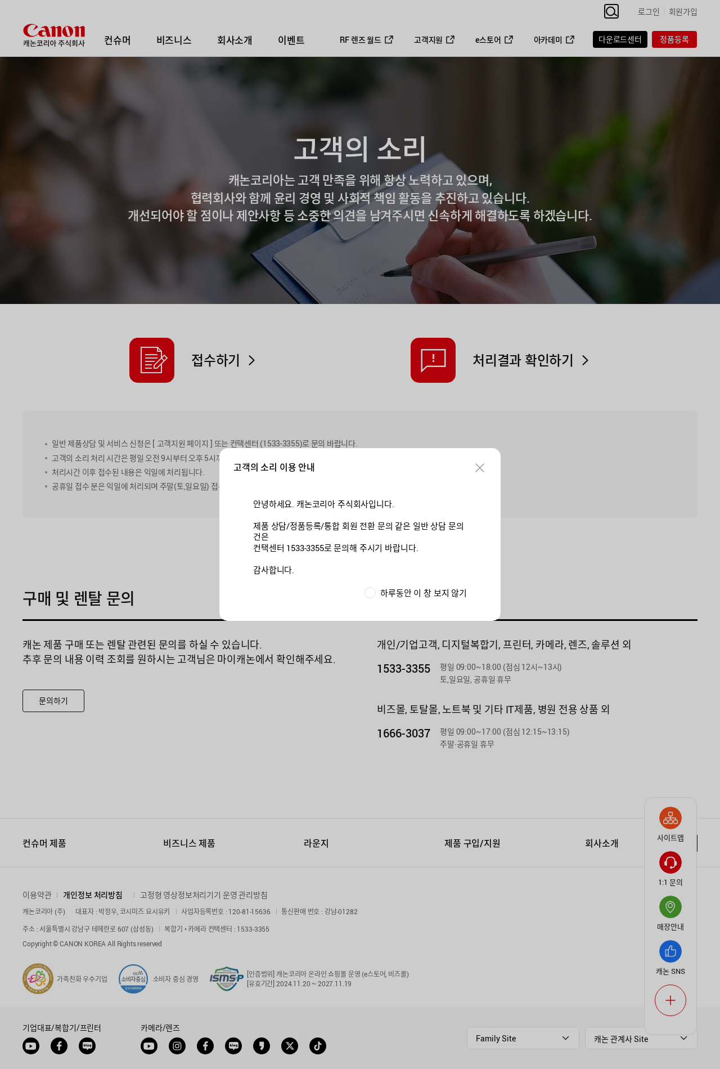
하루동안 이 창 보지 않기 (423, 593)
